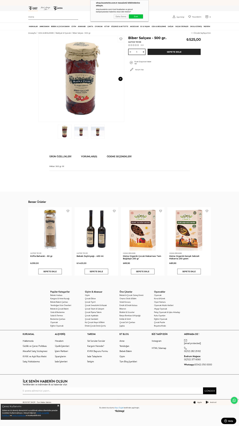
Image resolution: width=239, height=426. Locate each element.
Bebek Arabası (56, 295)
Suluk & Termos (56, 315)
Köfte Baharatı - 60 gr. (41, 256)
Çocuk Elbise (90, 298)
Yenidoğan (124, 346)
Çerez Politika (17, 416)
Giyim (87, 295)
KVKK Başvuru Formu (97, 351)
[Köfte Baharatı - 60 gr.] (50, 229)
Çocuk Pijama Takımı (93, 312)
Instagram (156, 340)
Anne (121, 340)
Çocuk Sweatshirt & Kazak (96, 305)
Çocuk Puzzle (159, 322)
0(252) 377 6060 (192, 358)
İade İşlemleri (61, 361)
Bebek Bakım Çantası (59, 302)
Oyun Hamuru (160, 302)
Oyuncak (54, 322)
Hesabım (59, 340)
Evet (136, 16)
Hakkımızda (28, 340)
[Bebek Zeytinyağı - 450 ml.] (96, 229)
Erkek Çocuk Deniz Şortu (95, 326)
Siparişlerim (60, 356)
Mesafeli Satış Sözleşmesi (35, 351)
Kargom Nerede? (95, 346)
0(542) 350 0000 (198, 364)
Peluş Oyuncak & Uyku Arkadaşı (167, 312)
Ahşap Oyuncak (160, 308)
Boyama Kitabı (160, 326)
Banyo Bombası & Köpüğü (130, 315)
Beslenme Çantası (57, 319)
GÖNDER (209, 391)
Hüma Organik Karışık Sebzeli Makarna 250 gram (184, 257)
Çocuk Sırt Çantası (127, 322)
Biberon (122, 308)
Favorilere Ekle (67, 211)
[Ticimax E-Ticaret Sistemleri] (119, 411)
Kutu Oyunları (159, 315)
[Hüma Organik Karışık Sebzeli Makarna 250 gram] (189, 229)
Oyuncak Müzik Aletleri (163, 305)
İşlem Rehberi (61, 351)
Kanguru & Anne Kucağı (59, 298)
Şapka (122, 326)
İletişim (90, 361)
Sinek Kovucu (125, 302)
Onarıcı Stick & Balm (127, 298)
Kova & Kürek (159, 298)
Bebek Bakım (125, 351)
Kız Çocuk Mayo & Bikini (95, 322)
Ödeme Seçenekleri (119, 156)
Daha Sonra (121, 16)
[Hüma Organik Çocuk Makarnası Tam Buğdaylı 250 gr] (142, 229)
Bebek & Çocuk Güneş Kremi (131, 295)
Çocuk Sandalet (91, 319)
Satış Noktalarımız (31, 361)
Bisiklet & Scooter (127, 312)
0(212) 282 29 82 (192, 351)
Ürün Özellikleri (60, 156)
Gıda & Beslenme (57, 312)
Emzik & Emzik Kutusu (128, 305)
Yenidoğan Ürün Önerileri (60, 305)
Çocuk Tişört (90, 302)
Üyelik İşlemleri (62, 346)
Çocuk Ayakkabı (91, 315)
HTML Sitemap (159, 348)
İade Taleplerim (94, 356)
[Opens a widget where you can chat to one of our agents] (228, 421)
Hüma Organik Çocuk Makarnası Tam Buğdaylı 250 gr (142, 257)
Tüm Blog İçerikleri (128, 361)
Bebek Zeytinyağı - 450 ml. (90, 256)
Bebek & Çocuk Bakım (59, 308)
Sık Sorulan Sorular (96, 340)
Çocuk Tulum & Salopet (94, 308)
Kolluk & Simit (125, 319)
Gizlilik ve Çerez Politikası (35, 346)
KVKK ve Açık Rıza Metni (34, 356)
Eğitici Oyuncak (56, 326)
